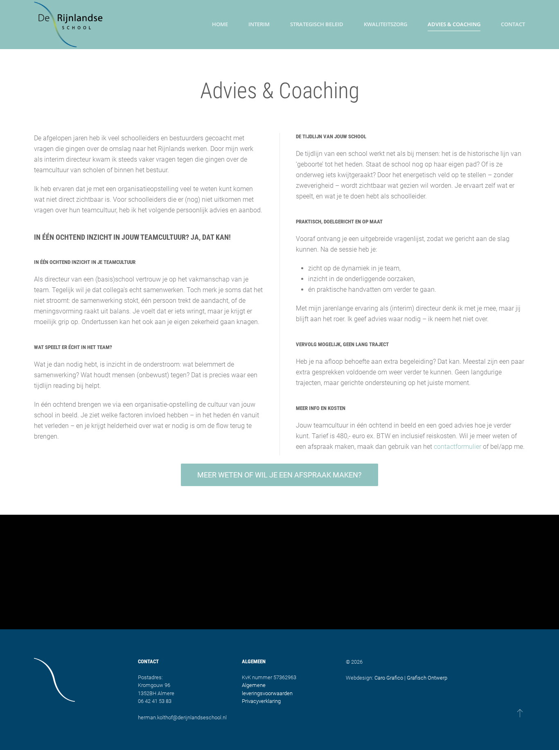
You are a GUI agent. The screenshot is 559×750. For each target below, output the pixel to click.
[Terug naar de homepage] (69, 24)
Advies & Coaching (454, 24)
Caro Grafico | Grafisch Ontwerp (410, 678)
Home (220, 24)
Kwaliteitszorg (385, 24)
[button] (520, 712)
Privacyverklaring (261, 701)
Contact (513, 24)
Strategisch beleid (316, 24)
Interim (259, 24)
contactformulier (457, 446)
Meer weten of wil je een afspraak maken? (279, 475)
